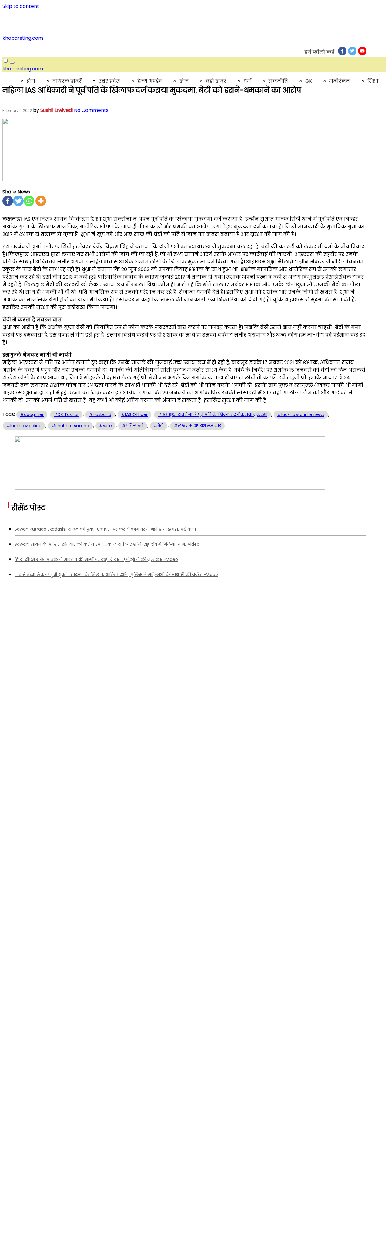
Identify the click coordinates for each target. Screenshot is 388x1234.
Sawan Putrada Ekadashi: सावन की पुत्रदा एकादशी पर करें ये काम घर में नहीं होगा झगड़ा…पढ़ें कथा (105, 529)
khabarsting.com (22, 38)
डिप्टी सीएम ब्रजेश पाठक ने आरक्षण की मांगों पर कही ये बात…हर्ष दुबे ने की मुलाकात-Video (96, 559)
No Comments (91, 110)
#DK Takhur (66, 414)
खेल (184, 81)
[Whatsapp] (29, 201)
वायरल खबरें (67, 81)
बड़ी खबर (216, 81)
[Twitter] (18, 201)
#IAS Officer (134, 414)
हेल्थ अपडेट (149, 81)
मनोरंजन (339, 81)
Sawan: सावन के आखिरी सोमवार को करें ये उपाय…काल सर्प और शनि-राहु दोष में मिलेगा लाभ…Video (107, 544)
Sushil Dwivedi (56, 110)
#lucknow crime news (300, 414)
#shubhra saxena (70, 426)
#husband (100, 414)
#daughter (32, 414)
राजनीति (278, 81)
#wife (105, 426)
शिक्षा (373, 81)
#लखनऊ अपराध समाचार (197, 426)
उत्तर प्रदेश (109, 81)
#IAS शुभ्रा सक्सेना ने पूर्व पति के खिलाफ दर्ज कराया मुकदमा (212, 414)
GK (308, 81)
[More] (40, 201)
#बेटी (158, 426)
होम (31, 81)
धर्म (247, 81)
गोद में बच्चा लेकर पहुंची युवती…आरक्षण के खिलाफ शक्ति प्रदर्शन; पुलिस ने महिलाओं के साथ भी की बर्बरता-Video (116, 575)
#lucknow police (24, 426)
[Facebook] (7, 201)
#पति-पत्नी (132, 426)
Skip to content (20, 6)
